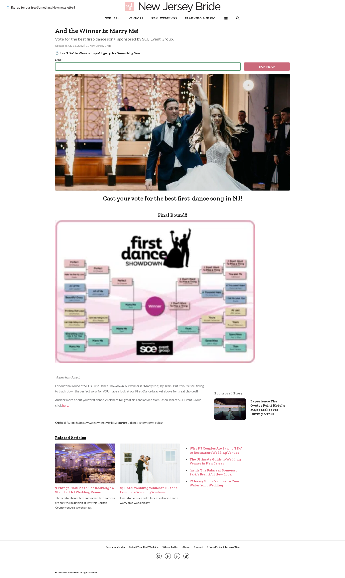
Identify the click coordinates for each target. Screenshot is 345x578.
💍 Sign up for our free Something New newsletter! (40, 7)
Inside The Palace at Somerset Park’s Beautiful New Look (213, 472)
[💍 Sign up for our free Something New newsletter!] (172, 7)
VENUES (111, 18)
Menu (226, 18)
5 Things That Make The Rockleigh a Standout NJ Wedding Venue (84, 490)
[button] (238, 18)
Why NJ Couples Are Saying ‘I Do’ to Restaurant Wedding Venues (215, 450)
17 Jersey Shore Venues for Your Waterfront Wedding (214, 483)
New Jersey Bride (100, 45)
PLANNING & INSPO (200, 18)
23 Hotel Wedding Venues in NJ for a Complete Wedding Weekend (148, 490)
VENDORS (136, 18)
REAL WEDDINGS (164, 18)
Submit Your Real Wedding (144, 546)
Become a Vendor (115, 546)
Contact (198, 546)
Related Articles (70, 437)
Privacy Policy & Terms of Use (223, 546)
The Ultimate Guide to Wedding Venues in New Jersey (215, 461)
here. (65, 405)
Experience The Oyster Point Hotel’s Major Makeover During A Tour (267, 407)
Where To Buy (170, 546)
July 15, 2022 (75, 45)
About (186, 546)
